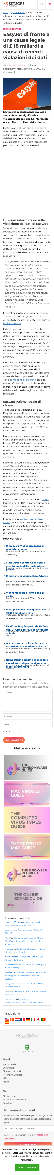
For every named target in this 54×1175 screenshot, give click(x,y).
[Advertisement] (27, 183)
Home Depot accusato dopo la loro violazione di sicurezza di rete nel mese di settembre (27, 660)
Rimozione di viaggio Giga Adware (27, 576)
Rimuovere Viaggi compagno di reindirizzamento (25, 547)
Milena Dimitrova (15, 65)
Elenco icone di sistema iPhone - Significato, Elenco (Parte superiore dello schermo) (24, 941)
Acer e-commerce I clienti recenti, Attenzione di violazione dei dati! (26, 644)
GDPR (45, 499)
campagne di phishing (23, 379)
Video (5, 1078)
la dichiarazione (12, 323)
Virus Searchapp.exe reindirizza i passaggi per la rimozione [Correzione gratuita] (25, 975)
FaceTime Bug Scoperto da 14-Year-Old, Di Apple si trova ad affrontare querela (27, 627)
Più (4, 1091)
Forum (6, 1081)
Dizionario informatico (13, 1071)
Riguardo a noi (9, 1096)
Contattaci (7, 1102)
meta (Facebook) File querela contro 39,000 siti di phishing (28, 610)
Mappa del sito (9, 1064)
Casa (5, 12)
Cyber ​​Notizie (18, 12)
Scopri (6, 1059)
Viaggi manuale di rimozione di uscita (25, 593)
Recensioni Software (12, 1074)
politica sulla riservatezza (14, 1099)
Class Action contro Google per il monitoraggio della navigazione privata (26, 563)
